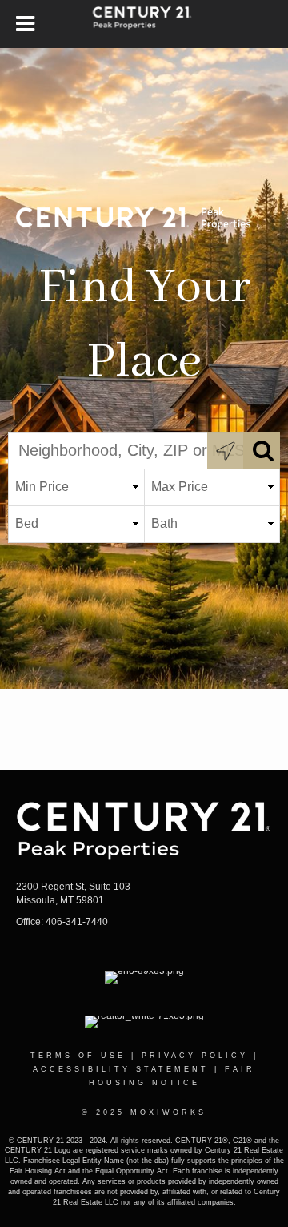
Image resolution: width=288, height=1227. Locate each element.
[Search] (261, 450)
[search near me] (225, 450)
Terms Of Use (78, 1056)
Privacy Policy (195, 1056)
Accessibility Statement (121, 1069)
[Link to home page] (144, 24)
